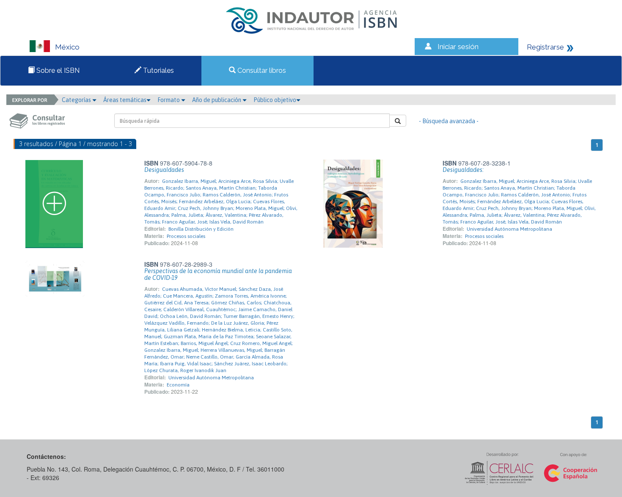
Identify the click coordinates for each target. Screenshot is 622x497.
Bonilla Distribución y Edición (201, 229)
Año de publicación (217, 100)
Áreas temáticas (124, 100)
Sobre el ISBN (57, 70)
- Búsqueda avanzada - (449, 121)
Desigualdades (164, 169)
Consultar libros (261, 70)
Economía (178, 385)
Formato (169, 100)
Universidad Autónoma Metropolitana (509, 229)
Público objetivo (274, 100)
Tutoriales (157, 70)
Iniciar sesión (458, 46)
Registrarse (545, 47)
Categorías (77, 100)
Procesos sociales (186, 236)
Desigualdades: (463, 169)
